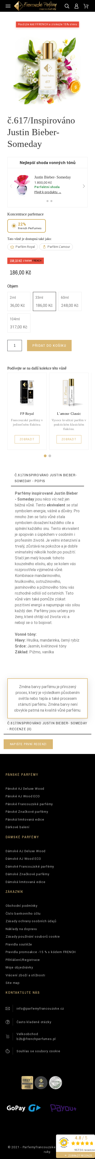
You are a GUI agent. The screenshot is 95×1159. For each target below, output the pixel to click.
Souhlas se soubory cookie (38, 1051)
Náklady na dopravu (21, 929)
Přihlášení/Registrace (23, 960)
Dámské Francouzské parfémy (30, 866)
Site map (13, 983)
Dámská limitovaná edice (26, 882)
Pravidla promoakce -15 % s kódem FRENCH (41, 952)
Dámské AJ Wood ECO (23, 859)
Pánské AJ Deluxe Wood (25, 789)
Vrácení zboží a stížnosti (25, 975)
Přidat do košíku (49, 345)
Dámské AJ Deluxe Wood (26, 851)
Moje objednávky (19, 967)
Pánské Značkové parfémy (27, 812)
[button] (45, 455)
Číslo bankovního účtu (23, 913)
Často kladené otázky (34, 1022)
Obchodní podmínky (22, 906)
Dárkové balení (17, 827)
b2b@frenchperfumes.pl (36, 1039)
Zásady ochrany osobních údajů (31, 921)
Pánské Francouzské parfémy (29, 804)
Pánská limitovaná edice (25, 819)
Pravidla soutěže (19, 944)
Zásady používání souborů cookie (33, 936)
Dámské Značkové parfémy (27, 874)
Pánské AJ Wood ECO (23, 796)
